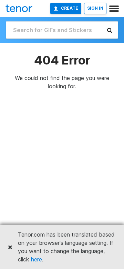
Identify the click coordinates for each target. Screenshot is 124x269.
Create (69, 8)
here (36, 259)
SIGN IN (95, 8)
